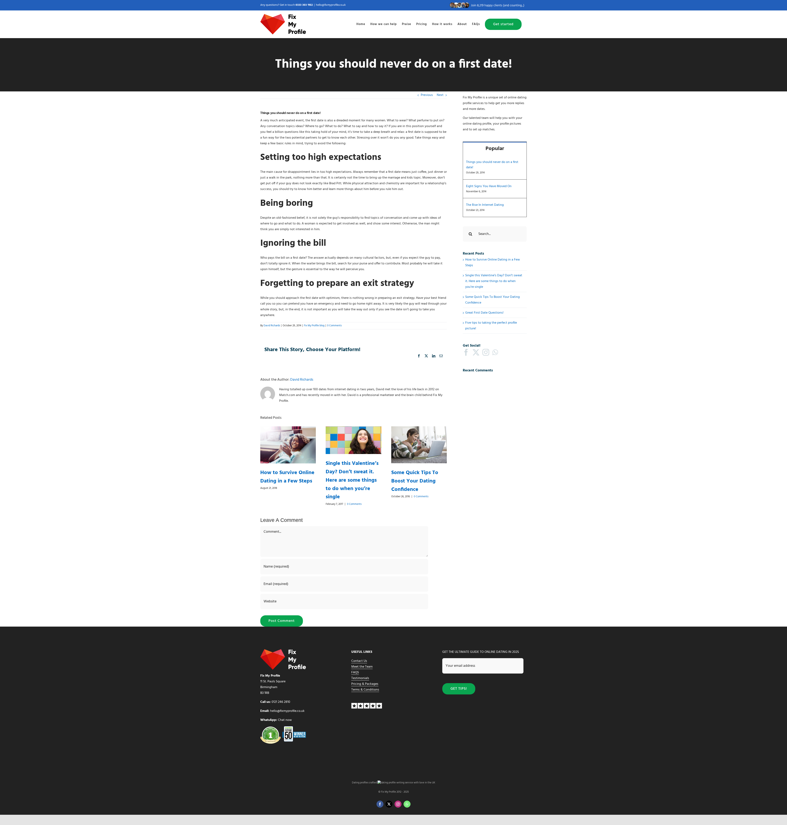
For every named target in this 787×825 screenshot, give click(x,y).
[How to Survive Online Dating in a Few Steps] (288, 429)
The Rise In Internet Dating (485, 205)
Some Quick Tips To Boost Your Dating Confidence (414, 481)
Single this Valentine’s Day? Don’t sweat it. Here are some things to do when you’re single (352, 480)
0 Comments (334, 325)
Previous (427, 95)
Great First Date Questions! (484, 312)
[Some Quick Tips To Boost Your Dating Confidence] (419, 429)
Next (440, 95)
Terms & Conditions (365, 689)
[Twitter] (476, 352)
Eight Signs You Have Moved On (489, 186)
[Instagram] (485, 352)
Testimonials (360, 678)
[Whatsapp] (495, 352)
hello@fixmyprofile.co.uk (331, 5)
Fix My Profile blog (314, 325)
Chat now (285, 720)
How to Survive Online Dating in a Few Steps (287, 477)
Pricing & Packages (364, 684)
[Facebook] (466, 352)
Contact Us (359, 661)
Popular (495, 149)
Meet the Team (362, 666)
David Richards (272, 325)
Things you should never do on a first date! (492, 164)
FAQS (355, 672)
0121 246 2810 (281, 702)
